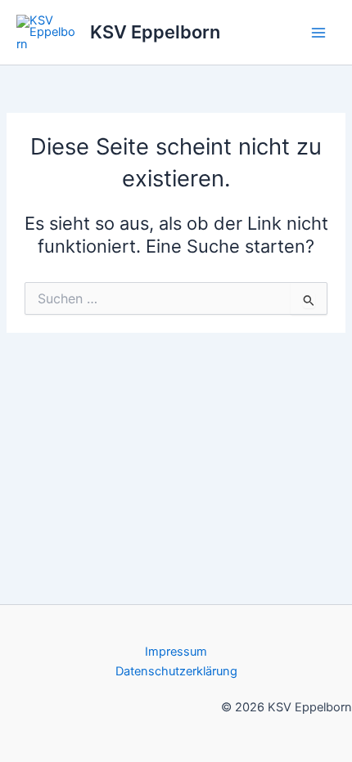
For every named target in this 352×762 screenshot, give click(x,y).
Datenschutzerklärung (176, 671)
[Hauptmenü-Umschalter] (318, 33)
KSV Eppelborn (155, 32)
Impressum (176, 651)
